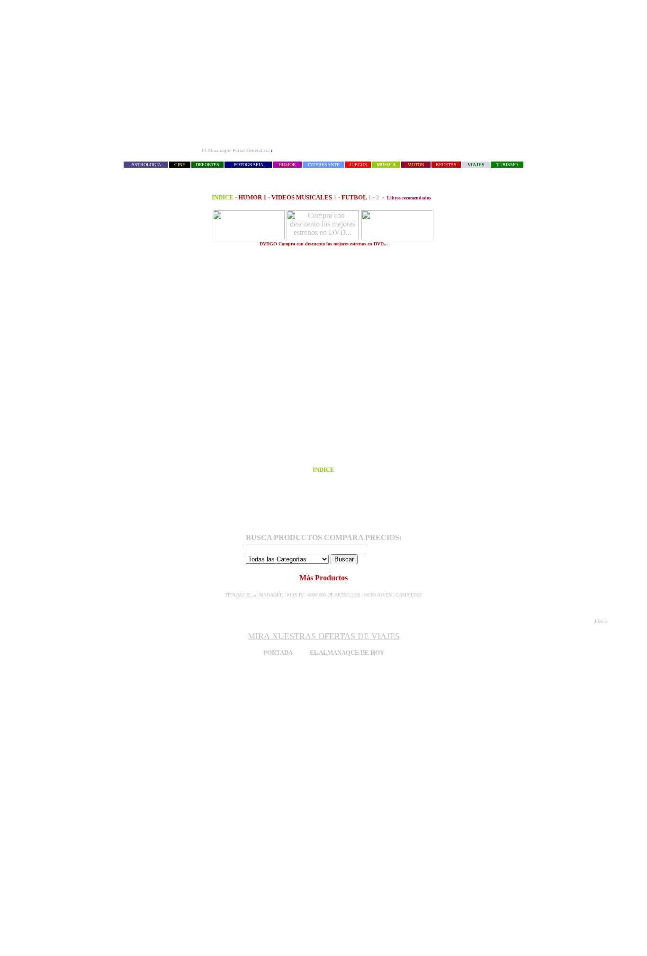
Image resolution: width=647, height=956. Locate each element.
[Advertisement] (323, 74)
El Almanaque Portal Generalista (236, 150)
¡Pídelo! (601, 621)
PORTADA (277, 652)
